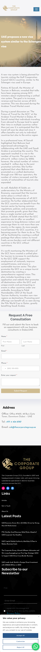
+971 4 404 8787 (13, 422)
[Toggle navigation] (36, 9)
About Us (5, 511)
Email (4, 351)
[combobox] (4, 368)
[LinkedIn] (12, 488)
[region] (20, 633)
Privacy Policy (13, 613)
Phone (4, 363)
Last (23, 346)
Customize (20, 641)
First (2, 346)
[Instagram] (3, 488)
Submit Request (20, 391)
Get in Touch (6, 506)
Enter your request (9, 375)
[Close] (38, 616)
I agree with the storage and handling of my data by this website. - (20, 611)
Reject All (20, 647)
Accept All (20, 635)
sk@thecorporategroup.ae (23, 427)
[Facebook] (8, 488)
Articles (4, 500)
